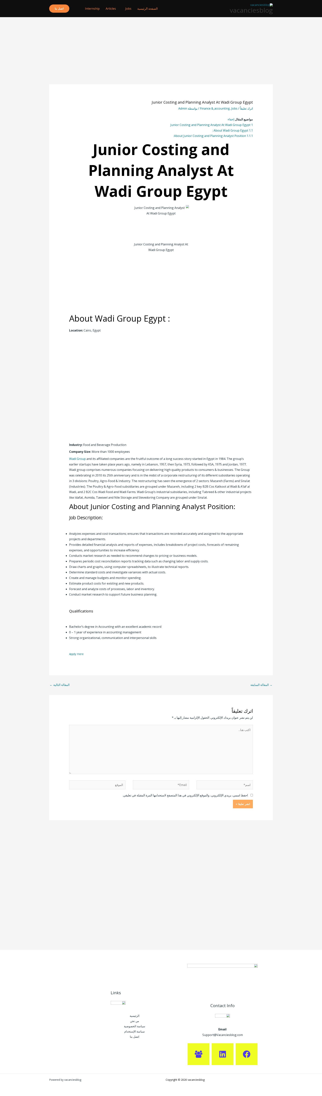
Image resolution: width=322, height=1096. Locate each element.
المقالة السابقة (261, 685)
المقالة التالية (60, 685)
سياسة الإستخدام (134, 1031)
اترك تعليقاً (246, 108)
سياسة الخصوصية (134, 1026)
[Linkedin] (222, 1054)
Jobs (128, 9)
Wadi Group (77, 459)
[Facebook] (247, 1054)
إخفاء (231, 119)
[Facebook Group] (198, 1054)
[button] (75, 8)
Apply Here (76, 654)
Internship (92, 9)
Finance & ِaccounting (215, 108)
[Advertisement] (161, 57)
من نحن (134, 1021)
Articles (111, 9)
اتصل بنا (134, 1036)
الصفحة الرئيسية (147, 9)
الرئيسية (134, 1016)
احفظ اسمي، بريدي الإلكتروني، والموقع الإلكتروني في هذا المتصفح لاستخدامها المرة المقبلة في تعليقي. (185, 795)
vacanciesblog (251, 10)
